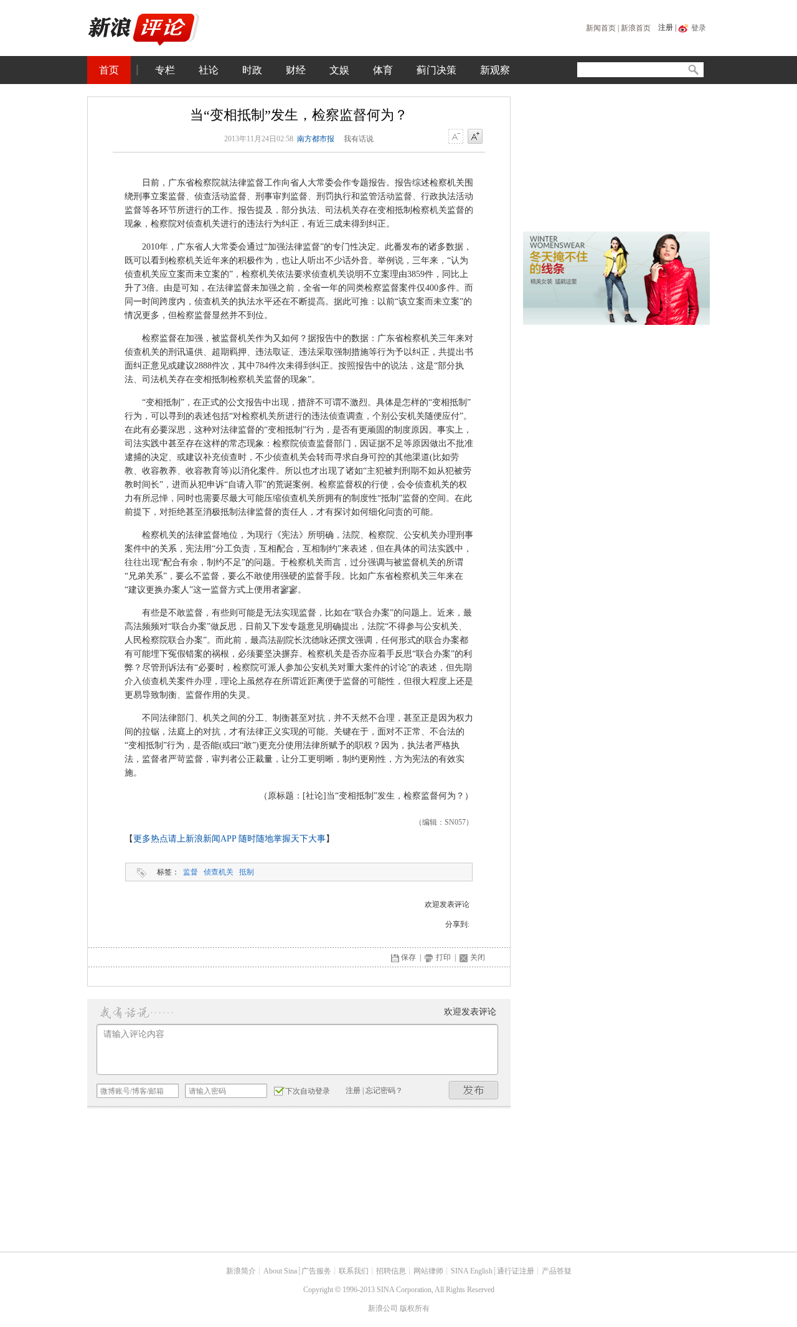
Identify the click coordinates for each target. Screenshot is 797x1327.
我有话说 (359, 138)
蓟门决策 (436, 70)
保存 (408, 957)
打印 (443, 957)
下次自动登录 (307, 1091)
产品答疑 (557, 1271)
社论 (209, 70)
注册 (665, 27)
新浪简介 (241, 1271)
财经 (296, 70)
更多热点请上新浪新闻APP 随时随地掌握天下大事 (229, 838)
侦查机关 (218, 872)
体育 (383, 70)
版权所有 (415, 1308)
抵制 (246, 872)
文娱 (339, 70)
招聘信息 (391, 1271)
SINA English (472, 1271)
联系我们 (354, 1271)
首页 (109, 70)
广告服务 (316, 1271)
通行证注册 (515, 1271)
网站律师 (428, 1271)
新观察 (495, 70)
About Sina (280, 1271)
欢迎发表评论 (447, 904)
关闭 (477, 957)
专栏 (165, 70)
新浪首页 (636, 28)
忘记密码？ (384, 1090)
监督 (190, 872)
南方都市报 (315, 138)
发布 (473, 1090)
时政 (252, 70)
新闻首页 (601, 28)
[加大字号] (475, 137)
